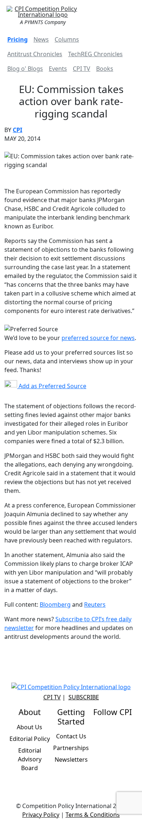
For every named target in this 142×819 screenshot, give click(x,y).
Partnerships (71, 748)
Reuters (95, 604)
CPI (17, 130)
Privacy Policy (40, 815)
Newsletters (71, 760)
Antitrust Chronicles (34, 54)
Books (104, 69)
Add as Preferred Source (51, 386)
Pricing (17, 39)
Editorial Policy (29, 739)
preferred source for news (98, 338)
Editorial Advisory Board (30, 759)
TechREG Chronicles (95, 54)
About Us (29, 727)
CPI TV (81, 69)
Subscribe (83, 697)
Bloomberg (55, 604)
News (41, 39)
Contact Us (71, 736)
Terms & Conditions (93, 815)
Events (58, 69)
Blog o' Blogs (25, 69)
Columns (67, 39)
